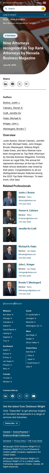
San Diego (30, 335)
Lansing (6, 333)
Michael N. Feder (27, 246)
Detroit (6, 326)
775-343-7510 (24, 294)
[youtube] (33, 396)
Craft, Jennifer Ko (12, 113)
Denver (6, 354)
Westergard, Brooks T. (14, 128)
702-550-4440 (25, 258)
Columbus (7, 322)
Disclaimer (7, 441)
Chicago (6, 318)
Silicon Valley (31, 342)
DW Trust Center (35, 441)
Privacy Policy (20, 441)
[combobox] (24, 8)
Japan (30, 359)
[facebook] (12, 396)
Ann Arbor (7, 315)
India (28, 367)
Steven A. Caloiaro (28, 210)
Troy (5, 341)
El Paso (6, 357)
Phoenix (6, 365)
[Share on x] (19, 83)
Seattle (29, 339)
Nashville (29, 322)
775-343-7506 (25, 222)
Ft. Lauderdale (32, 315)
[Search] (6, 8)
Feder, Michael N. (12, 118)
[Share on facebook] (12, 83)
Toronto (6, 378)
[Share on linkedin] (5, 83)
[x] (19, 396)
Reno (29, 197)
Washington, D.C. (33, 326)
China (29, 355)
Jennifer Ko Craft (27, 229)
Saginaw (6, 337)
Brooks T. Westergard (30, 282)
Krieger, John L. (11, 123)
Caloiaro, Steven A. (13, 108)
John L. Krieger (26, 264)
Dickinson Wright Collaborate (16, 435)
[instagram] (26, 396)
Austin (5, 350)
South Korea (32, 363)
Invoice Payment (20, 432)
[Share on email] (26, 83)
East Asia (29, 352)
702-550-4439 (25, 276)
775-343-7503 (25, 204)
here (17, 179)
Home (5, 19)
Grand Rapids (8, 329)
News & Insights (17, 19)
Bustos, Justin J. (11, 102)
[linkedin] (5, 396)
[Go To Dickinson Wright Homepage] (12, 3)
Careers (6, 432)
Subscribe (9, 423)
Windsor (6, 382)
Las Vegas (31, 251)
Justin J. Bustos (27, 193)
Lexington (30, 318)
